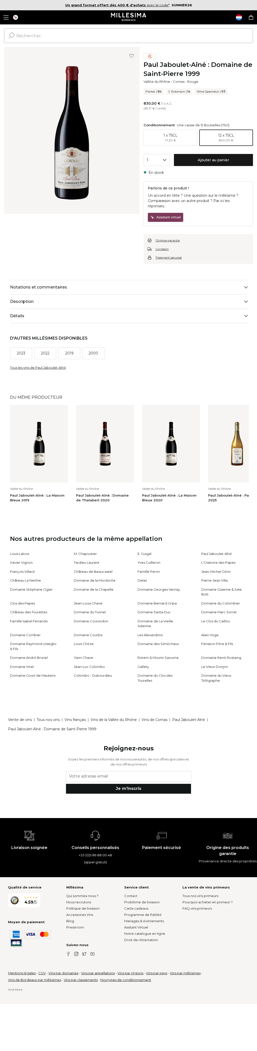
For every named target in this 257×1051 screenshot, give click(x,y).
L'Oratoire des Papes (218, 562)
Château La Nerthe (25, 580)
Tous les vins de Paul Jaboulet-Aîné (38, 368)
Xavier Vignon (21, 562)
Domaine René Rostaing (221, 658)
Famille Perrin (149, 572)
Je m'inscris (128, 788)
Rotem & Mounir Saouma (158, 658)
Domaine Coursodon (91, 621)
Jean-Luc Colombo (89, 667)
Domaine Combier (25, 635)
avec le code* (117, 5)
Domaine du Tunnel (90, 612)
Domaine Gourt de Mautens (32, 675)
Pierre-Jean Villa (214, 580)
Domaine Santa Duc (154, 612)
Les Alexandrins (150, 635)
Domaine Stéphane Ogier (31, 589)
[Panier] (251, 17)
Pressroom (75, 927)
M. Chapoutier (85, 554)
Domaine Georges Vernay (159, 589)
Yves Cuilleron (149, 562)
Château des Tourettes (28, 612)
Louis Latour (20, 554)
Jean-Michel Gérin (216, 572)
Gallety (143, 667)
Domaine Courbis (88, 635)
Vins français (75, 719)
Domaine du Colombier (220, 603)
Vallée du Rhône (157, 81)
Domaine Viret (22, 667)
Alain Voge (210, 635)
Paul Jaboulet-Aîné (216, 554)
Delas (142, 580)
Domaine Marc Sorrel (218, 612)
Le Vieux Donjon (214, 667)
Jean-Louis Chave (88, 603)
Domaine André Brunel (29, 658)
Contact (131, 896)
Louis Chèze (84, 644)
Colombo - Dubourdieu (93, 675)
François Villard (22, 572)
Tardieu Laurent (86, 562)
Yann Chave (83, 658)
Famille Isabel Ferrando (29, 621)
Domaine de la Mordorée (94, 580)
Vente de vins (20, 719)
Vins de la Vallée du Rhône (114, 719)
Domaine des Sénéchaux (158, 644)
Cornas (178, 81)
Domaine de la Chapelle (93, 589)
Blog (70, 921)
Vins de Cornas (154, 719)
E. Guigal (144, 554)
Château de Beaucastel (93, 572)
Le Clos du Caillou (215, 621)
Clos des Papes (22, 603)
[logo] (129, 17)
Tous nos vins (48, 719)
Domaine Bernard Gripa (157, 603)
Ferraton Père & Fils (217, 644)
